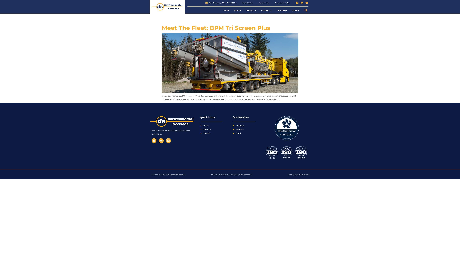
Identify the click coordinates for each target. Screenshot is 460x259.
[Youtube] (306, 3)
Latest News (282, 10)
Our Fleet (265, 10)
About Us (238, 10)
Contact (295, 10)
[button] (306, 10)
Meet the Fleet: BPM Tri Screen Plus (216, 27)
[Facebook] (297, 3)
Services (249, 10)
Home (226, 10)
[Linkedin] (302, 3)
